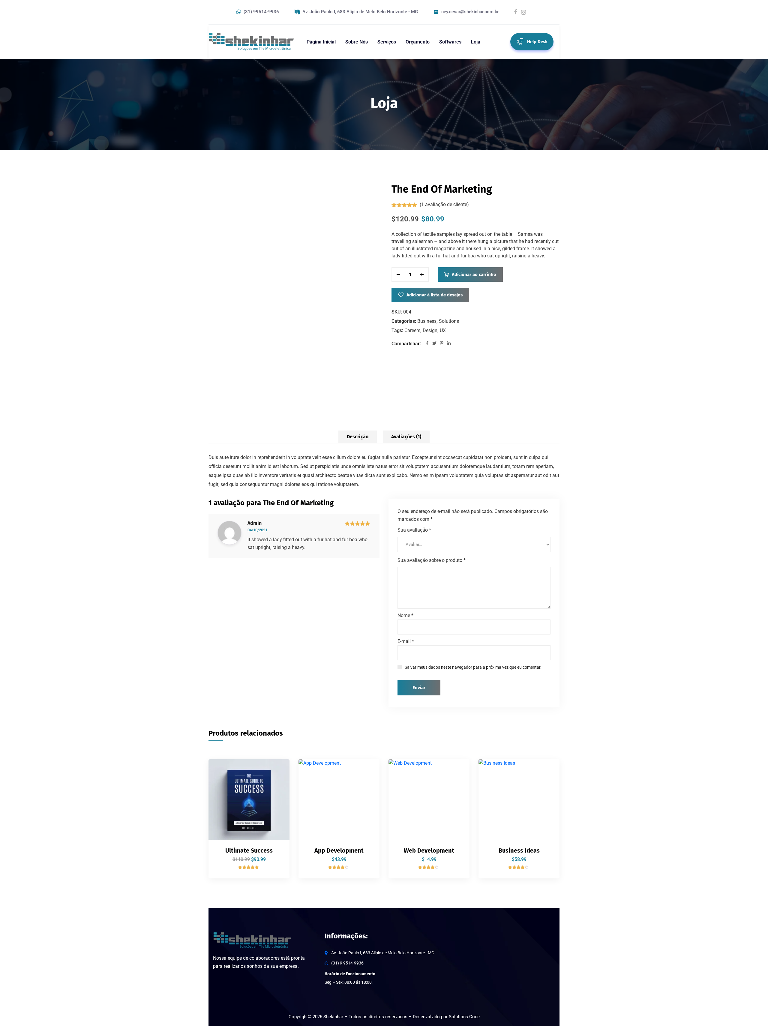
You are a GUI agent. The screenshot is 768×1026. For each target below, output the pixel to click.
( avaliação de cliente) (444, 204)
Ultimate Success (249, 850)
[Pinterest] (442, 343)
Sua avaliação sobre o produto (432, 560)
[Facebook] (427, 343)
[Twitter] (434, 343)
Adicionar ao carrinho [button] (274, 771)
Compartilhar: (406, 343)
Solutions (449, 321)
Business (426, 321)
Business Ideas (519, 850)
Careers (412, 330)
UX (443, 330)
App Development (339, 850)
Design (430, 330)
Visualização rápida (274, 812)
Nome (405, 615)
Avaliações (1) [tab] (406, 437)
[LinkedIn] (449, 343)
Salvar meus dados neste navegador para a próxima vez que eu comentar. (473, 667)
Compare (274, 784)
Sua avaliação (414, 530)
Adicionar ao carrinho (474, 274)
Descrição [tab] (357, 437)
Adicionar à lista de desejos (434, 295)
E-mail (406, 641)
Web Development (429, 850)
